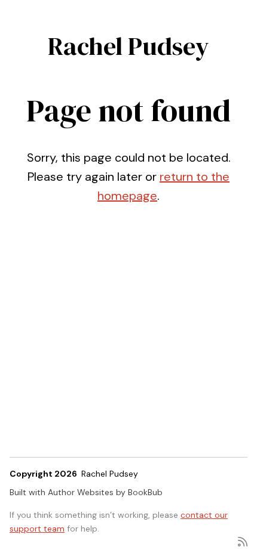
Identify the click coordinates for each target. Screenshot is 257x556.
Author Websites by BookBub (105, 492)
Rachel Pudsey (128, 46)
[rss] (242, 540)
